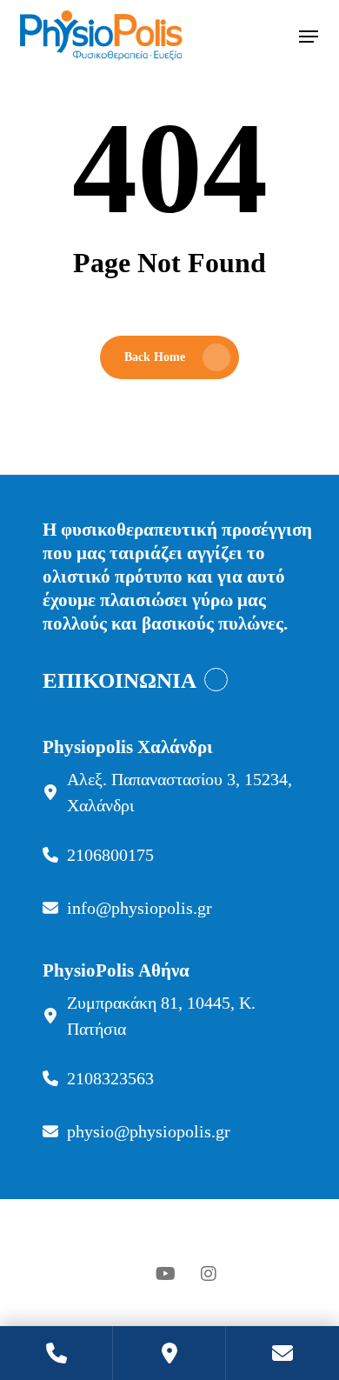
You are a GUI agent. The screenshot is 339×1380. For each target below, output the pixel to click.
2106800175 (110, 854)
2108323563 (110, 1078)
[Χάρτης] (169, 1353)
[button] (308, 36)
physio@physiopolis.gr (148, 1131)
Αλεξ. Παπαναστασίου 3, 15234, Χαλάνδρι (179, 792)
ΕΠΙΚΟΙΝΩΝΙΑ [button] (119, 680)
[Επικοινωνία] (282, 1353)
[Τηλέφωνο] (56, 1353)
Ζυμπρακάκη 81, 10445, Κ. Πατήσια (161, 1015)
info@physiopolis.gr (139, 907)
